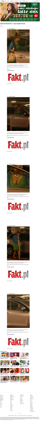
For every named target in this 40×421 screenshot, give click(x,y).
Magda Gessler (11, 398)
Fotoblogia (11, 406)
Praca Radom (31, 405)
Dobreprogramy (11, 404)
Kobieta (1, 404)
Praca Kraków (31, 402)
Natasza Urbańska (31, 397)
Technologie (1, 402)
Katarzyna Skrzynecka (22, 396)
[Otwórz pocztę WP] (32, 1)
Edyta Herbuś (31, 398)
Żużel (10, 409)
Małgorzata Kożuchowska (12, 396)
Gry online (1, 407)
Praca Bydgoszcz (31, 407)
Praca (30, 400)
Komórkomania (11, 405)
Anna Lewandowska (2, 395)
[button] (39, 1)
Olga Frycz (31, 396)
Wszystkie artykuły (21, 400)
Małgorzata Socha (1, 398)
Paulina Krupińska (31, 395)
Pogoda (1, 406)
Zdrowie (1, 405)
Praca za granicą (31, 409)
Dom (10, 400)
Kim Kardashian (21, 398)
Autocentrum (11, 407)
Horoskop (11, 402)
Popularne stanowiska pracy (32, 411)
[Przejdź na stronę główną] (1, 1)
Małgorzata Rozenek (12, 397)
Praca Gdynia (31, 406)
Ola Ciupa (21, 395)
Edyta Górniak (11, 395)
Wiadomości (1, 400)
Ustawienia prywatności (29, 415)
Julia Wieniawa (1, 396)
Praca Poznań (31, 404)
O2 (20, 404)
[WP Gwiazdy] (4, 1)
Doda (20, 397)
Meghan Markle (1, 397)
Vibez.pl (20, 402)
